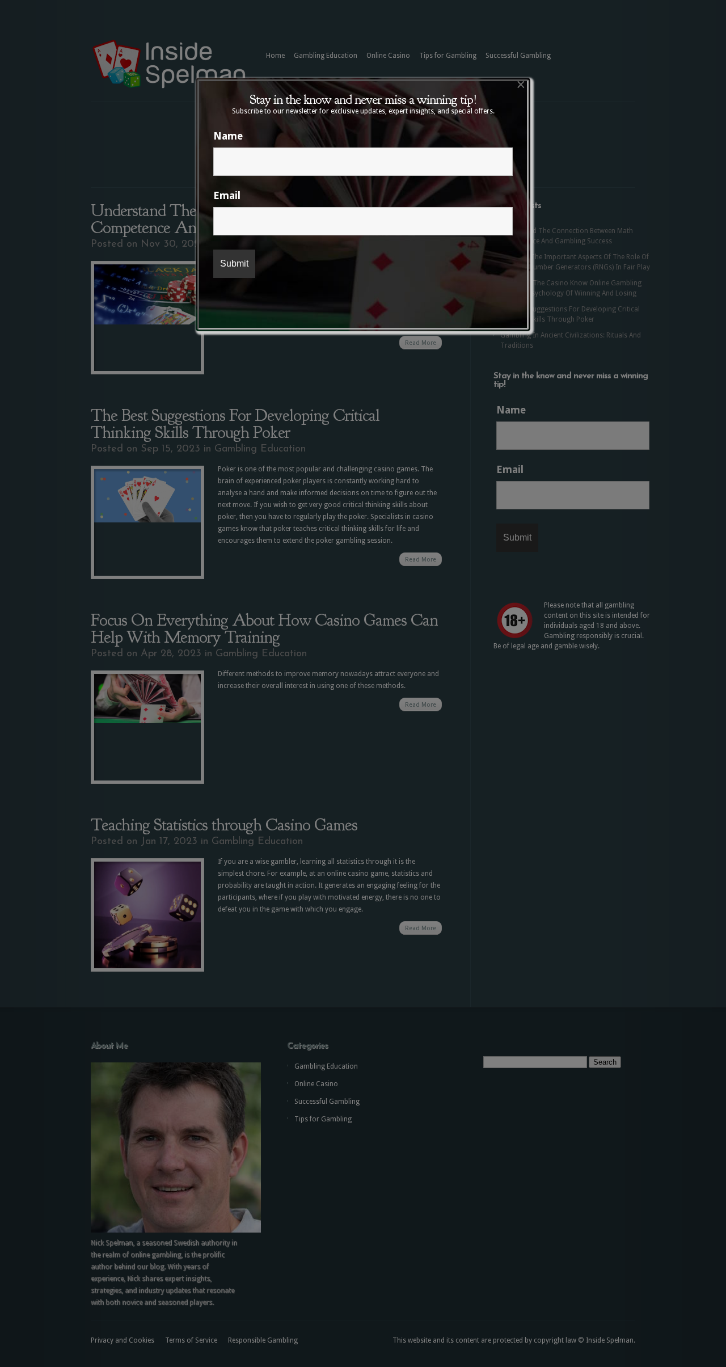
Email (226, 195)
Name (228, 136)
